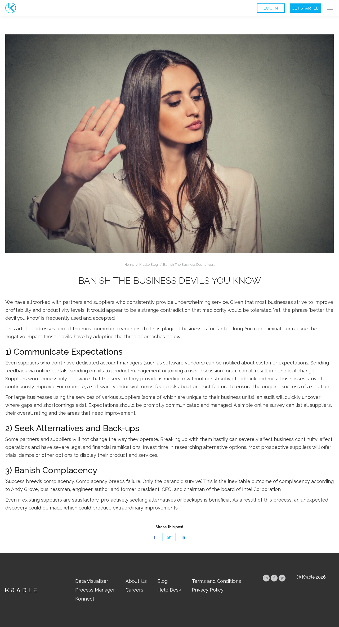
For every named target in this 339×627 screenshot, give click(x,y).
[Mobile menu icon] (330, 8)
